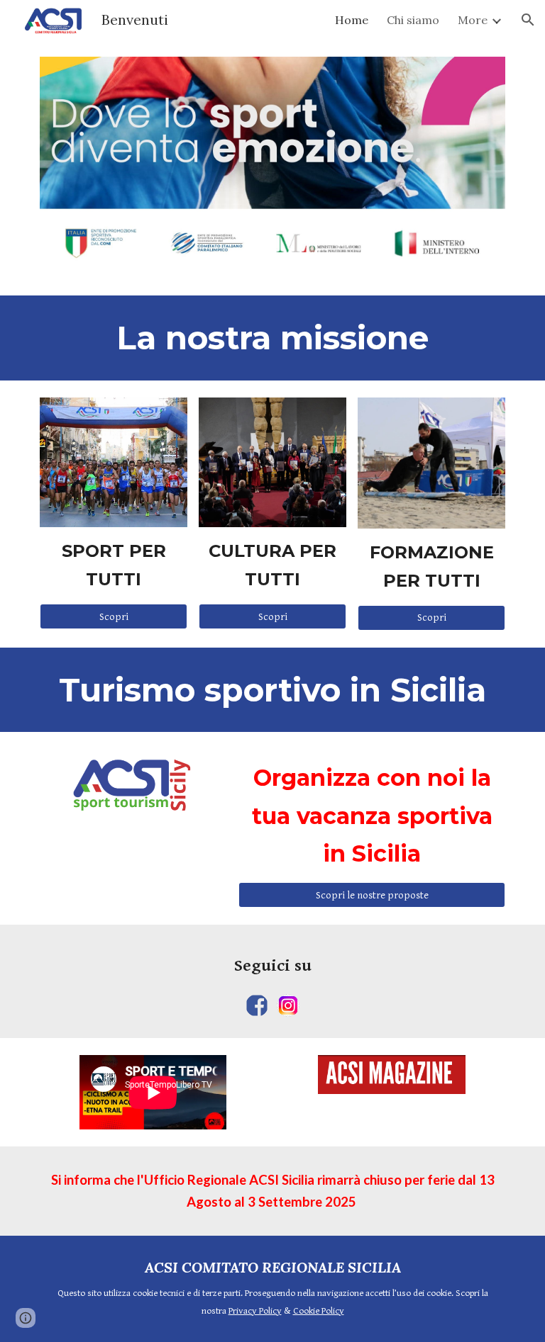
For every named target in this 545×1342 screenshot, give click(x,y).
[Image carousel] (272, 167)
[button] (528, 20)
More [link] (473, 20)
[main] (272, 337)
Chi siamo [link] (413, 20)
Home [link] (351, 20)
